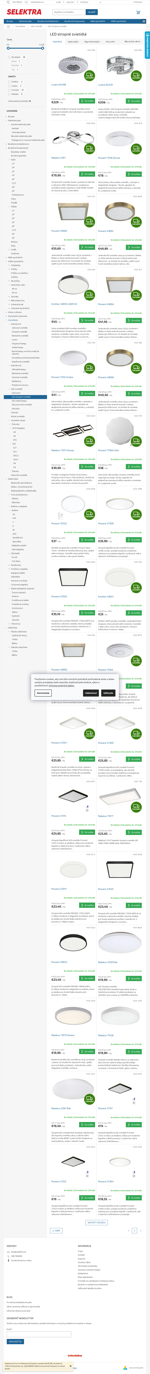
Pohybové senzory (20, 385)
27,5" (14, 183)
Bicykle (11, 116)
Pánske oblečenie (19, 631)
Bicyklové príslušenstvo (18, 144)
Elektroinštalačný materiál (22, 588)
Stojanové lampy (19, 343)
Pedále (14, 202)
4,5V (14, 533)
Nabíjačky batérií (19, 545)
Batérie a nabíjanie (19, 506)
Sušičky (14, 277)
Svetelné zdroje (18, 420)
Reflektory (16, 381)
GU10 (15, 459)
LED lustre (16, 393)
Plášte (14, 206)
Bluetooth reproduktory (21, 483)
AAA (14, 518)
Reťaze (14, 241)
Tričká (14, 639)
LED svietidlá (16, 389)
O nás (58, 2)
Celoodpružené (18, 132)
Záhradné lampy (19, 369)
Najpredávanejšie (92, 41)
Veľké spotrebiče (15, 261)
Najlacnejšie (73, 41)
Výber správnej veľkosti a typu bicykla (23, 1306)
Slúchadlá (15, 553)
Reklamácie (83, 1273)
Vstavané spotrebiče (20, 308)
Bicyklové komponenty (18, 148)
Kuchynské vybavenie (17, 316)
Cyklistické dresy (19, 635)
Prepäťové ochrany (20, 604)
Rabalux (17, 94)
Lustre (14, 339)
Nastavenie (43, 693)
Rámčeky (16, 502)
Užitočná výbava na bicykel (18, 1311)
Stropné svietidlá (19, 331)
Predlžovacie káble (20, 600)
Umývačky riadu (18, 285)
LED (14, 443)
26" (13, 179)
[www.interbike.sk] (75, 1355)
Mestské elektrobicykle (21, 136)
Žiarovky (15, 424)
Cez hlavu (16, 561)
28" (13, 187)
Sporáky (14, 296)
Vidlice (15, 612)
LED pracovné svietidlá (22, 404)
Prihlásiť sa (15, 1341)
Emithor (17, 81)
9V (14, 530)
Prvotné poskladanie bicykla (19, 1302)
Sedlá (13, 249)
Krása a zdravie (15, 312)
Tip (15, 69)
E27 (14, 447)
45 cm (14, 292)
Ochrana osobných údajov (89, 1269)
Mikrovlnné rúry (18, 300)
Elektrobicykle (14, 120)
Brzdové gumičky (18, 155)
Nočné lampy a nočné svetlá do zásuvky (25, 352)
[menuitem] (10, 21)
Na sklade (18, 57)
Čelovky (14, 412)
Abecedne (110, 41)
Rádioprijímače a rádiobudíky (23, 490)
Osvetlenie (13, 320)
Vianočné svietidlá (19, 475)
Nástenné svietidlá (20, 335)
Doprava (84, 2)
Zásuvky (15, 619)
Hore (57, 1230)
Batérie (15, 510)
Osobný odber (84, 1262)
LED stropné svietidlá (21, 397)
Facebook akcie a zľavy (21, 1260)
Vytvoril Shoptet (136, 1368)
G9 (14, 432)
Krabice (15, 596)
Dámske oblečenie (19, 647)
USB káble (15, 576)
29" (13, 191)
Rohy (13, 245)
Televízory (16, 623)
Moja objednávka (85, 1277)
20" (13, 171)
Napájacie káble (18, 573)
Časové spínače (19, 592)
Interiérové (16, 324)
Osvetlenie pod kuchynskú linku (26, 357)
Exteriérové (16, 365)
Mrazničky (15, 281)
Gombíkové (18, 537)
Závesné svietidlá (19, 327)
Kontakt (70, 2)
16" (13, 167)
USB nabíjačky (18, 549)
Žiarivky (15, 471)
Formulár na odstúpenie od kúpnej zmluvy (96, 1281)
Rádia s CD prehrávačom (21, 486)
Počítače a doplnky (19, 569)
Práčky (14, 269)
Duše (13, 159)
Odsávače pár (17, 304)
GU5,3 (15, 455)
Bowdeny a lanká (18, 152)
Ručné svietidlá (17, 416)
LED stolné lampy (19, 400)
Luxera (16, 86)
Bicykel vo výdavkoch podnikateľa (93, 1284)
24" (13, 175)
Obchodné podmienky (87, 1266)
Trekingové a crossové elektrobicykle (28, 140)
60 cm (14, 288)
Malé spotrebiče (15, 257)
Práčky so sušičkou (19, 273)
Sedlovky (15, 253)
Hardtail (15, 128)
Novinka (17, 65)
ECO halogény (19, 428)
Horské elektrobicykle (21, 124)
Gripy (13, 198)
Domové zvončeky (19, 580)
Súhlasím (108, 693)
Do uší (14, 557)
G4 (14, 436)
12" (13, 163)
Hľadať (91, 12)
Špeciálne (17, 541)
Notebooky (16, 565)
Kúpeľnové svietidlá (20, 361)
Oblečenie (12, 627)
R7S (15, 440)
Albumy (15, 498)
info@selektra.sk (18, 1251)
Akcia (16, 61)
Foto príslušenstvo (19, 494)
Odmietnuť (91, 693)
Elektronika (13, 479)
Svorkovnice (17, 608)
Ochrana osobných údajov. (61, 685)
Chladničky (16, 265)
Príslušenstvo (18, 194)
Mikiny (14, 643)
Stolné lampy (17, 347)
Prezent (18, 90)
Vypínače (16, 616)
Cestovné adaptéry (19, 584)
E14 (14, 451)
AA (14, 514)
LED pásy (16, 408)
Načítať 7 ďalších (96, 1222)
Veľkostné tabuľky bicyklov (90, 1288)
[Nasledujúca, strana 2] (134, 1230)
